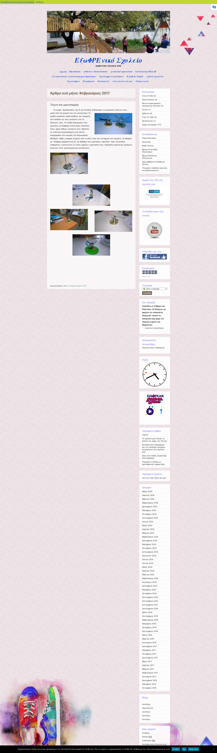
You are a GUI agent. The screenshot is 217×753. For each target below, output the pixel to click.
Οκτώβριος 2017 (149, 654)
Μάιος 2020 (147, 612)
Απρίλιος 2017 (148, 665)
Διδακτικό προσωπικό (121, 71)
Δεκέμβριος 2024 (149, 541)
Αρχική (63, 71)
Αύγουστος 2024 (149, 556)
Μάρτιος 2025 (148, 533)
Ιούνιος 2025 (147, 522)
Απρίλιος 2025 (148, 529)
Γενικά (145, 110)
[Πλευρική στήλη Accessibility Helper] (214, 7)
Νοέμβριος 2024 (149, 544)
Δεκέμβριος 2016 (149, 680)
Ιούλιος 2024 (147, 559)
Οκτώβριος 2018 (149, 627)
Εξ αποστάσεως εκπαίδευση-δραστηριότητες (74, 76)
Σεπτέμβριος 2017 (150, 658)
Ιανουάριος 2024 (149, 582)
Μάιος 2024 (147, 567)
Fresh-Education (149, 138)
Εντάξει (176, 749)
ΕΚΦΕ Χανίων (148, 146)
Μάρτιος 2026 (148, 499)
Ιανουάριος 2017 (149, 677)
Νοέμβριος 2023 (149, 590)
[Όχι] (214, 749)
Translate (147, 293)
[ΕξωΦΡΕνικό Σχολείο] (108, 52)
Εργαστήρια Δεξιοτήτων (111, 76)
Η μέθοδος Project (135, 76)
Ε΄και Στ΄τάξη (148, 117)
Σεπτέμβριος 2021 (150, 605)
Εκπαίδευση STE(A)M (145, 71)
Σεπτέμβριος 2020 (150, 609)
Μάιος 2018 (147, 635)
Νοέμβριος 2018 (149, 624)
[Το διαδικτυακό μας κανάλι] (154, 242)
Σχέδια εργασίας (155, 76)
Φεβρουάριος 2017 (150, 673)
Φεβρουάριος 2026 (150, 503)
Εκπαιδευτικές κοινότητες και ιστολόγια (17, 2)
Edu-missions (74, 71)
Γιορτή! (145, 435)
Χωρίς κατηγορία (149, 125)
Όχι (184, 749)
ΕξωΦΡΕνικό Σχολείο (108, 60)
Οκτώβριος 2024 (149, 548)
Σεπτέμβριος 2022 (150, 601)
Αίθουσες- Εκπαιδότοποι (96, 71)
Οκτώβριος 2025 (149, 514)
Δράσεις (145, 113)
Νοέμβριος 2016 (149, 684)
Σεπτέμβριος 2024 (150, 552)
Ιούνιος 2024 (147, 563)
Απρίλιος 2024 (148, 571)
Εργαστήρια (73, 81)
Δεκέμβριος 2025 (149, 507)
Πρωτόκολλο (147, 708)
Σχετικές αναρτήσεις (154, 328)
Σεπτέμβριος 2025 (150, 518)
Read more (193, 749)
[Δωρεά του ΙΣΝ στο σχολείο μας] (154, 202)
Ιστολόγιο (146, 704)
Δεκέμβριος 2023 (149, 586)
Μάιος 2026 (147, 491)
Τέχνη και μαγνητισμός (64, 104)
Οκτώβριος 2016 (149, 688)
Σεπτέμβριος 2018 (150, 631)
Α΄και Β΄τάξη (147, 96)
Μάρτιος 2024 (148, 575)
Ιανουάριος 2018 (149, 643)
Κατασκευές (104, 81)
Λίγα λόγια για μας (123, 81)
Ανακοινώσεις (148, 100)
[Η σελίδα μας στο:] (154, 259)
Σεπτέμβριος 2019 (150, 616)
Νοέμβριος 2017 (149, 650)
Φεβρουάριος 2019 (150, 620)
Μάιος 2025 (147, 525)
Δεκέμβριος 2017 (149, 646)
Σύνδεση (39, 2)
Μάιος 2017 (147, 661)
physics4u (146, 142)
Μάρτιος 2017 (148, 669)
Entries (147, 737)
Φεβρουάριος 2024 (150, 578)
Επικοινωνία (142, 81)
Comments (148, 741)
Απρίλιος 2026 (148, 495)
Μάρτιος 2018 (148, 639)
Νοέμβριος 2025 (149, 510)
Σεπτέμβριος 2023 (150, 597)
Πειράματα (88, 81)
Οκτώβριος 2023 (149, 593)
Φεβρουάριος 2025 (150, 537)
